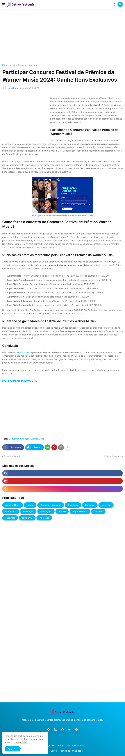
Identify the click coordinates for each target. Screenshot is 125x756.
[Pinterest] (54, 447)
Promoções (46, 511)
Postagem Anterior (13, 456)
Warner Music (37, 439)
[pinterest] (62, 481)
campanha (27, 517)
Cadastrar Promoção (27, 65)
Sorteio (62, 511)
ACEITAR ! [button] (13, 748)
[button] (3, 4)
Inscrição (106, 505)
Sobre (54, 750)
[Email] (61, 447)
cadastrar (10, 517)
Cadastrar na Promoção (72, 745)
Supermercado (80, 511)
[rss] (55, 729)
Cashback (73, 505)
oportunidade (25, 352)
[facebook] (62, 473)
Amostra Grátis (12, 505)
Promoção (28, 511)
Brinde (30, 505)
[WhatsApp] (47, 447)
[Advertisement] (62, 36)
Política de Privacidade (71, 750)
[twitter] (69, 729)
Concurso (90, 505)
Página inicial (8, 65)
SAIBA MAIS (21, 742)
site (28, 370)
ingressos (44, 517)
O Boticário (10, 511)
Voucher (98, 511)
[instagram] (62, 489)
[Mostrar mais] (68, 447)
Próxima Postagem (112, 456)
